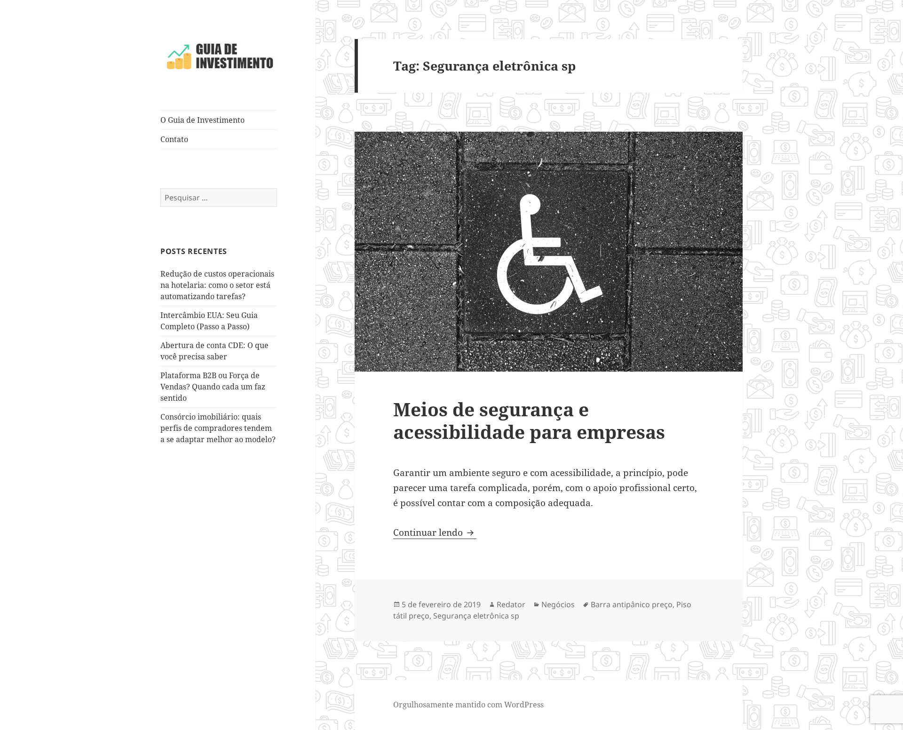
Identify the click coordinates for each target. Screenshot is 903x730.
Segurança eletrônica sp (476, 616)
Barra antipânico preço (632, 604)
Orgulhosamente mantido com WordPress (468, 704)
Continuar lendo (434, 532)
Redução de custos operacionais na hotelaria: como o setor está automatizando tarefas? (217, 285)
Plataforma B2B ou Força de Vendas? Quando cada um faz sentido (212, 386)
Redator (511, 604)
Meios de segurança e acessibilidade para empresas (529, 420)
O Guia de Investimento (202, 120)
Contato (174, 139)
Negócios (558, 604)
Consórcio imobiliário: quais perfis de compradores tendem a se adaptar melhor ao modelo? (218, 428)
